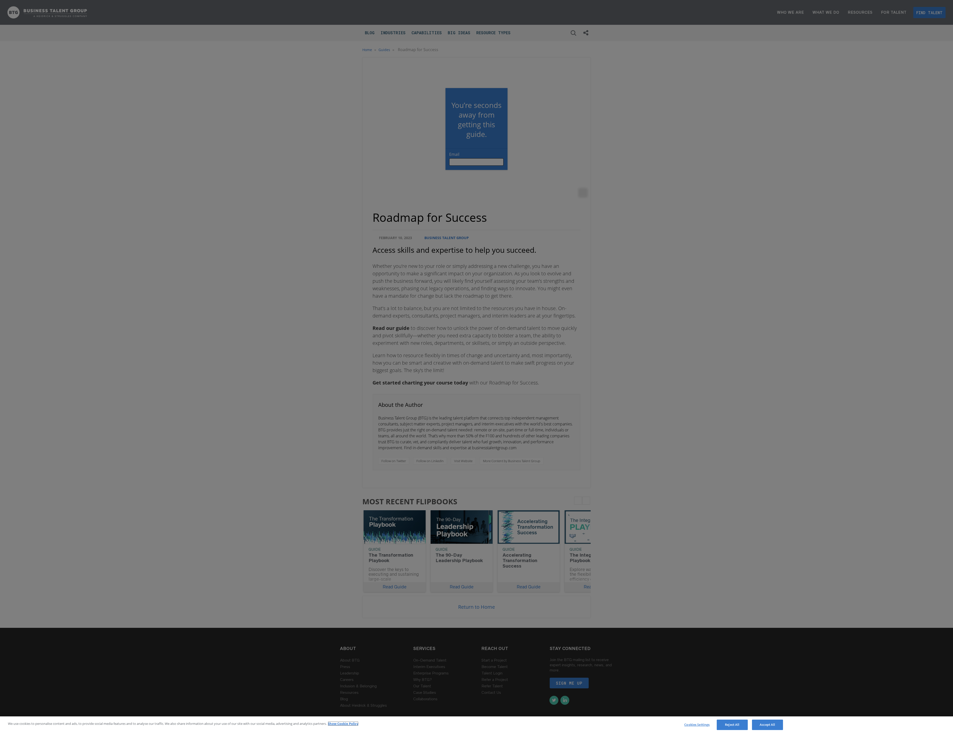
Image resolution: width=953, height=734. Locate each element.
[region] (476, 725)
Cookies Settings (697, 724)
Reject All (732, 724)
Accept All (767, 724)
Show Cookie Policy (343, 723)
